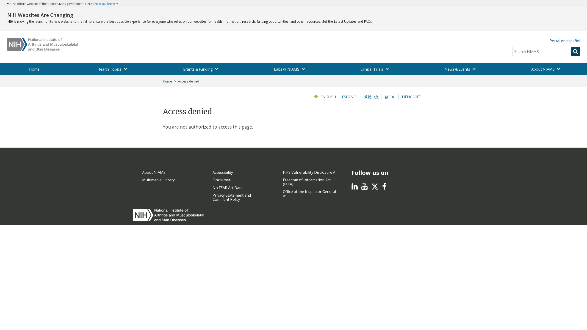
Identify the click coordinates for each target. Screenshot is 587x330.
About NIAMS (154, 172)
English (328, 96)
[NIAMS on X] (375, 188)
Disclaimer (221, 179)
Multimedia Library (158, 179)
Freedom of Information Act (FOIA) (307, 182)
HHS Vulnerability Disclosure (307, 172)
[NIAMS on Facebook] (384, 187)
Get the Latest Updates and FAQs (347, 21)
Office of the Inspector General (309, 191)
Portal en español (565, 40)
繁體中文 (371, 96)
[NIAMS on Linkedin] (355, 187)
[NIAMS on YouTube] (364, 187)
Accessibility (223, 172)
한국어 (390, 96)
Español (350, 96)
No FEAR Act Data (228, 187)
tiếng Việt (411, 96)
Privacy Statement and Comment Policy (232, 197)
